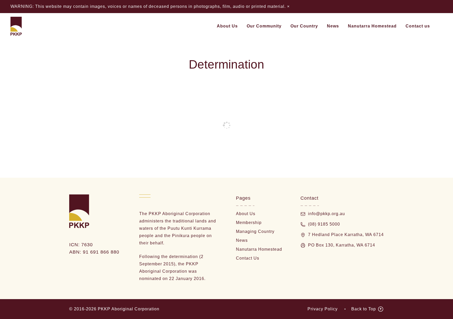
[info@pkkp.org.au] (304, 213)
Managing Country (255, 231)
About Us (245, 213)
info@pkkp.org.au (326, 213)
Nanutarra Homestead (259, 249)
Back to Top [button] (363, 309)
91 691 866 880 (102, 252)
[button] (241, 26)
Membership (249, 222)
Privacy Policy (323, 309)
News (242, 240)
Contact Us (247, 258)
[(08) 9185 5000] (304, 224)
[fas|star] (304, 234)
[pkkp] (16, 26)
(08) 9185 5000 (324, 224)
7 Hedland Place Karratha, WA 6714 (346, 234)
